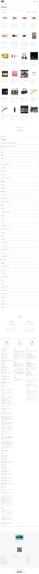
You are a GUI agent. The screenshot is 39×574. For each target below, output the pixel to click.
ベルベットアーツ (4, 276)
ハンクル (2, 252)
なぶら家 (2, 239)
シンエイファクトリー (5, 212)
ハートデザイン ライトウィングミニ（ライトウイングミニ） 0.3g (14, 25)
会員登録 (27, 557)
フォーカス (3, 273)
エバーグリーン (4, 195)
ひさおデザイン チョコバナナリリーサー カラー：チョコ (4, 63)
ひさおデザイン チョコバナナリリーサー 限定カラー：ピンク (14, 80)
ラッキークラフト (4, 290)
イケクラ (2, 184)
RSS (14, 556)
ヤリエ (2, 283)
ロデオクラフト (4, 304)
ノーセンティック (4, 246)
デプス (2, 235)
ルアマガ (2, 300)
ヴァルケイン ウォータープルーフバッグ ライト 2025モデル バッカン (24, 98)
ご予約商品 (3, 139)
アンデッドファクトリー (5, 178)
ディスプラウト (4, 225)
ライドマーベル (4, 286)
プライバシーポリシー (4, 564)
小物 (2, 155)
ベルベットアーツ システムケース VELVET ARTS (24, 80)
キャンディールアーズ (5, 201)
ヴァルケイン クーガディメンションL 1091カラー (14, 116)
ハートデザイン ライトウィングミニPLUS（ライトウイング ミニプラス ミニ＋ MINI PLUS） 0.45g (24, 44)
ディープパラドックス (5, 229)
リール (2, 152)
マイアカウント (28, 556)
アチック (2, 174)
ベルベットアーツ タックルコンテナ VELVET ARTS (24, 116)
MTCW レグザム (13, 61)
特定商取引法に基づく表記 (5, 562)
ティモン (2, 222)
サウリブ (2, 208)
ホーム (2, 556)
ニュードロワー (4, 242)
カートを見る (28, 561)
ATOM (16, 556)
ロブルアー (3, 307)
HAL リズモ (3, 259)
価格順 (32, 11)
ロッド (2, 149)
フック (2, 161)
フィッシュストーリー (5, 266)
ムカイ (2, 280)
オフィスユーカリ (4, 198)
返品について (3, 559)
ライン (2, 158)
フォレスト (3, 269)
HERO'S (2, 263)
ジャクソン (3, 215)
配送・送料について (4, 557)
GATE (2, 205)
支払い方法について (4, 561)
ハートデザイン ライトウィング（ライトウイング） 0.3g (34, 25)
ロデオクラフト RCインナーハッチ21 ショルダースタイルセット (5, 98)
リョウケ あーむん (23, 61)
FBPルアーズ (3, 191)
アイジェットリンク (5, 164)
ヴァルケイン (3, 188)
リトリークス (3, 297)
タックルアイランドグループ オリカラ (8, 143)
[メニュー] (37, 1)
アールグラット (4, 171)
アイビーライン (4, 167)
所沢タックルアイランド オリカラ (8, 146)
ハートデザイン (4, 256)
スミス (2, 218)
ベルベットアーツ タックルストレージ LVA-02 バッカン (15, 98)
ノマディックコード (5, 249)
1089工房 (3, 181)
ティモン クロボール (4, 79)
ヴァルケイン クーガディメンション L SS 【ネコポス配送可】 (34, 98)
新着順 (36, 11)
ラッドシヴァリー (4, 293)
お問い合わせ (28, 562)
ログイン (27, 559)
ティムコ (2, 232)
